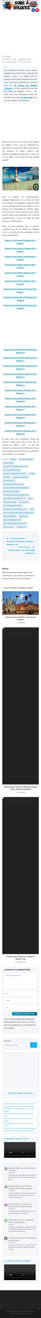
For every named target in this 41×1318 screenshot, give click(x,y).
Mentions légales (28, 1311)
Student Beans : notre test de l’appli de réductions (19, 1104)
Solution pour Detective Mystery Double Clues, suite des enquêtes (20, 788)
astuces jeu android (26, 459)
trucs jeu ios (23, 516)
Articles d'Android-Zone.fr (20, 1093)
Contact (9, 1311)
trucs (32, 509)
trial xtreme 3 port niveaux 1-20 (14, 498)
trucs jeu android (10, 516)
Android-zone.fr (17, 1311)
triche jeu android (10, 502)
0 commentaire (10, 62)
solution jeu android (20, 477)
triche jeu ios (24, 502)
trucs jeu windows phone (12, 520)
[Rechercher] (33, 1045)
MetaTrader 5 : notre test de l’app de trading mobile (20, 1128)
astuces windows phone (12, 470)
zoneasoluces (21, 527)
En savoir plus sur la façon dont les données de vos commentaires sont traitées (19, 1025)
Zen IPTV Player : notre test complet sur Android (19, 1131)
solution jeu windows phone (13, 484)
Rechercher (7, 1041)
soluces (32, 473)
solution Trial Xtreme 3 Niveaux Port (16, 495)
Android (8, 59)
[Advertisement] (20, 31)
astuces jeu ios (9, 463)
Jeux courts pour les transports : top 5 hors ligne (19, 1106)
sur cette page (26, 97)
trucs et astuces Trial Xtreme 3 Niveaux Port (18, 513)
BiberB (7, 56)
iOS (15, 59)
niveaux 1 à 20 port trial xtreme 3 (15, 473)
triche (30, 498)
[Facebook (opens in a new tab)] (33, 10)
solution (7, 477)
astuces (13, 459)
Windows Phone (25, 59)
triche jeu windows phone (12, 505)
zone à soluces (9, 527)
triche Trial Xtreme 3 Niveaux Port (15, 509)
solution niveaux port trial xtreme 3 (16, 488)
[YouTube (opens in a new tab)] (37, 10)
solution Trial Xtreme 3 (12, 491)
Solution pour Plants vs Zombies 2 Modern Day (20, 957)
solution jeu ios (9, 481)
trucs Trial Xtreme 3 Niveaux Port (15, 523)
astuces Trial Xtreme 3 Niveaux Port (16, 466)
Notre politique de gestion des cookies (20, 1313)
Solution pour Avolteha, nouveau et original (20, 618)
